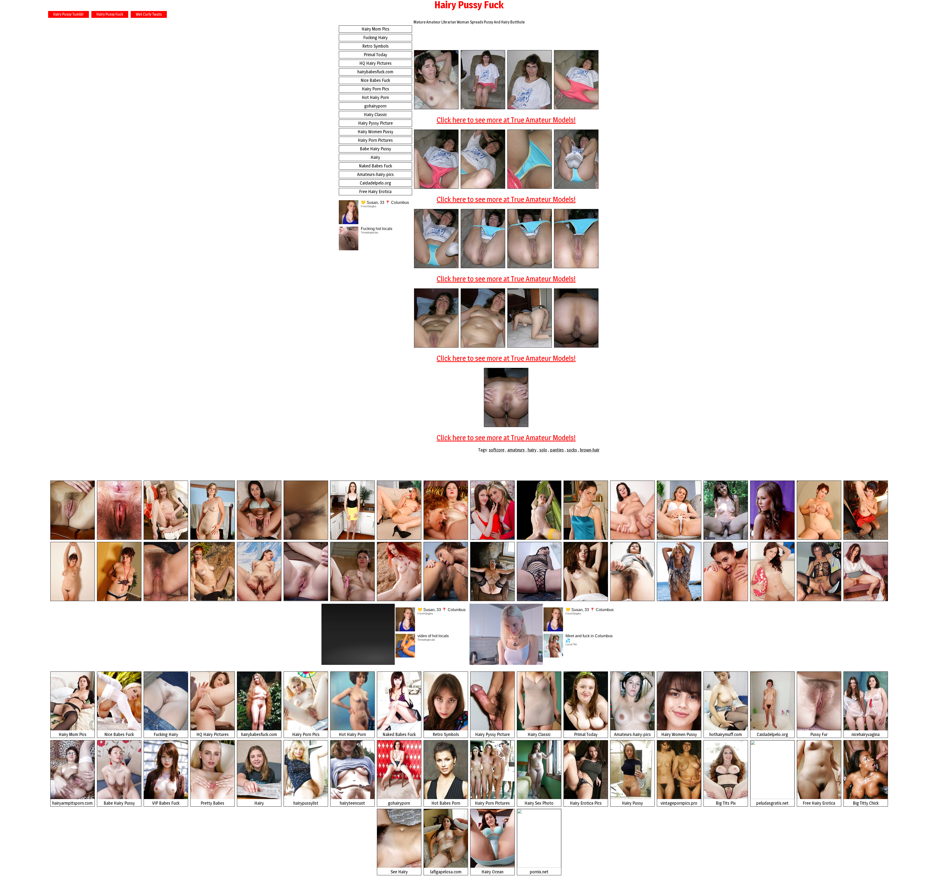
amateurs (516, 449)
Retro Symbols (375, 46)
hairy (532, 449)
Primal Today (375, 54)
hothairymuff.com (725, 734)
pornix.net (539, 871)
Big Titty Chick (866, 803)
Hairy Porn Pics (375, 88)
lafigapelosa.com (445, 871)
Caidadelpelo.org (375, 183)
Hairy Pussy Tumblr (68, 14)
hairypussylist (305, 803)
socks (572, 449)
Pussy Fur (819, 734)
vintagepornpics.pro (679, 803)
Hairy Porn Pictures (375, 140)
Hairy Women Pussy (375, 131)
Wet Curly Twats (149, 14)
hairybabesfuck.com (375, 71)
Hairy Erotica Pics (586, 803)
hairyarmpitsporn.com (72, 803)
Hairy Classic (375, 114)
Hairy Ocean (492, 871)
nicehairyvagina (866, 734)
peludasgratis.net (772, 803)
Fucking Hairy (375, 37)
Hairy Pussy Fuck (109, 14)
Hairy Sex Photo (539, 803)
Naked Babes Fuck (375, 165)
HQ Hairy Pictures (375, 63)
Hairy (375, 157)
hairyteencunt (352, 803)
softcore (496, 449)
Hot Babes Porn (445, 803)
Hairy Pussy (632, 803)
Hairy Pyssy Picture (375, 123)
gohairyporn (375, 106)
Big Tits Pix (726, 803)
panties (557, 449)
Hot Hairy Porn (375, 97)
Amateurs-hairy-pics (375, 174)
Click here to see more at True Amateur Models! (506, 119)
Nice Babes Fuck (375, 80)
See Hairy (399, 871)
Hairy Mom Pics (375, 29)
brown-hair (589, 449)
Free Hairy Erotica (375, 191)
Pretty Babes (212, 803)
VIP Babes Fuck (166, 803)
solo (543, 449)
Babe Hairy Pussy (375, 148)
